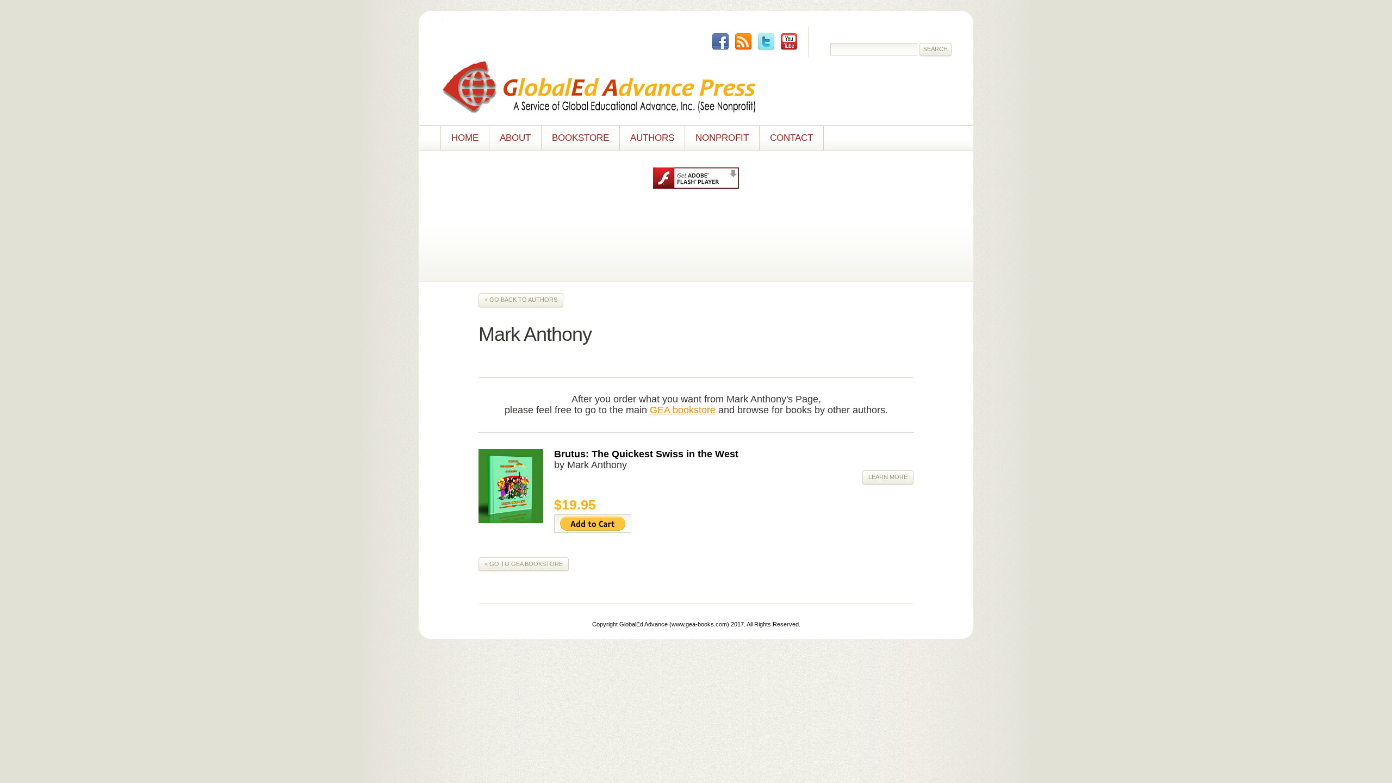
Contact (791, 138)
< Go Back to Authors (520, 299)
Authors (652, 138)
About (515, 138)
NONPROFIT (722, 138)
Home (464, 138)
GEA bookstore (683, 410)
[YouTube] (789, 42)
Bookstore (580, 138)
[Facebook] (720, 42)
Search (935, 49)
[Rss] (743, 42)
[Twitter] (766, 42)
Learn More (888, 477)
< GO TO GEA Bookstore (523, 564)
